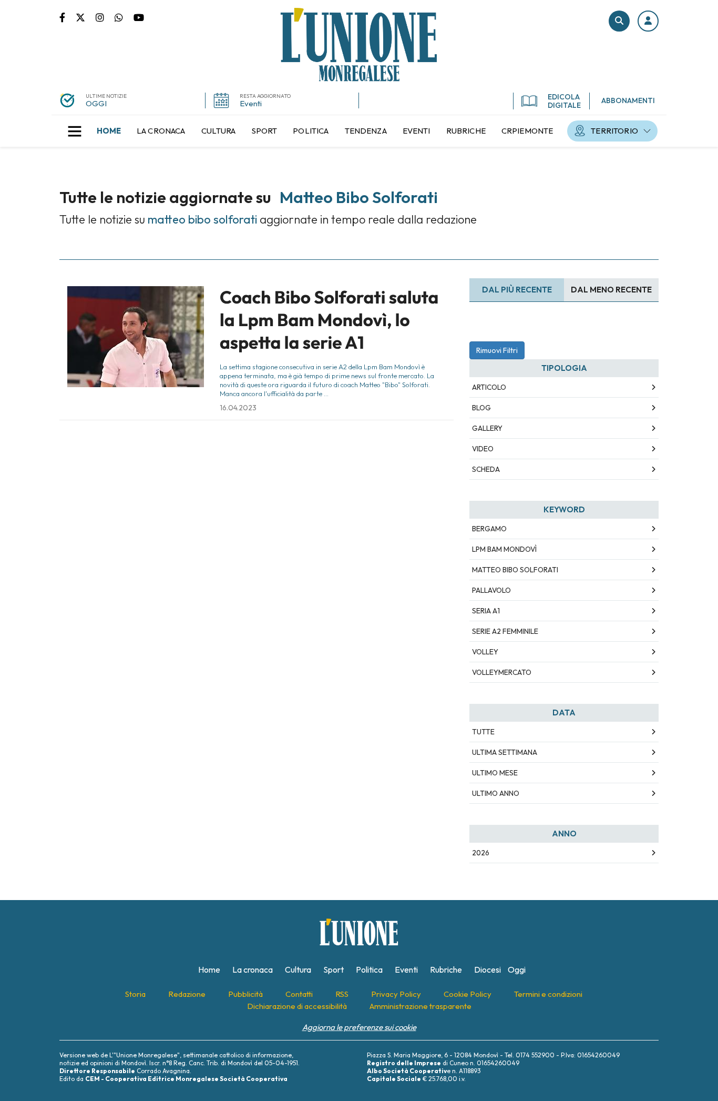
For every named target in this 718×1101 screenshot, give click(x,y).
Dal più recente (517, 290)
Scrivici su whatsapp (124, 17)
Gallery (487, 428)
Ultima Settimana (504, 752)
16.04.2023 (238, 407)
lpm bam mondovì (504, 549)
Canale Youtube (139, 17)
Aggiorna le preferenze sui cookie (359, 1027)
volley (485, 651)
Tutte (483, 731)
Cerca (619, 21)
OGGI (96, 103)
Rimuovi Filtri (497, 350)
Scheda (486, 469)
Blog (481, 407)
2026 (480, 852)
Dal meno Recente (611, 290)
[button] (648, 21)
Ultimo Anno (495, 793)
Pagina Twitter (86, 17)
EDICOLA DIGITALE (564, 101)
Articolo (489, 387)
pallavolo (491, 590)
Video (483, 448)
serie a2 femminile (505, 631)
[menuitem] (109, 131)
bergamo (489, 528)
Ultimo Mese (495, 772)
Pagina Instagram (105, 17)
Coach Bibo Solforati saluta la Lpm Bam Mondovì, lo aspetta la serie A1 (329, 320)
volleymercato (501, 672)
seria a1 (486, 610)
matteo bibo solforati (515, 569)
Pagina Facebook (67, 17)
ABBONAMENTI (628, 100)
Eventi (251, 103)
